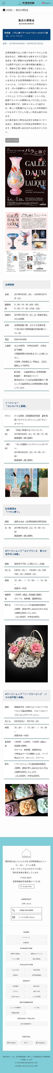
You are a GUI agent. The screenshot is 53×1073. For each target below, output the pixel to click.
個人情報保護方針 (26, 1024)
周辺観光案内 (15, 1013)
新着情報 (26, 942)
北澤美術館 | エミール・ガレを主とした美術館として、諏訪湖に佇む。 (26, 3)
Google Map (27, 886)
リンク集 (36, 1007)
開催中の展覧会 (15, 953)
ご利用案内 (15, 986)
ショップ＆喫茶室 (15, 1007)
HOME (9, 10)
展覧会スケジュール (37, 953)
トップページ (26, 937)
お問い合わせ (15, 996)
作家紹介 (15, 975)
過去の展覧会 (22, 10)
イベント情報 (15, 959)
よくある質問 (37, 996)
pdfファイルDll (12, 140)
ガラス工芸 (15, 970)
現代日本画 (36, 970)
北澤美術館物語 (36, 975)
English (47, 3)
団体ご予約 (36, 991)
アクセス (15, 991)
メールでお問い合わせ (26, 917)
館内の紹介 (36, 986)
